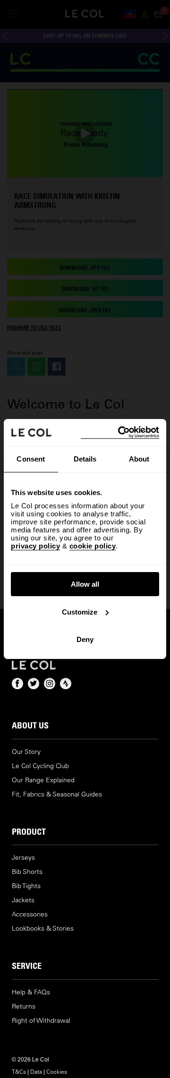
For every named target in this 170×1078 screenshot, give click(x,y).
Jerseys (23, 858)
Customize (79, 612)
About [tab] (139, 459)
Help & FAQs (31, 992)
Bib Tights (26, 886)
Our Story (26, 752)
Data (36, 1071)
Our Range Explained (43, 780)
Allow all (85, 584)
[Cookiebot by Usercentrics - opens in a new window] (120, 432)
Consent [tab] (31, 459)
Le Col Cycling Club (40, 766)
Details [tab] (85, 459)
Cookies (56, 1071)
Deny (85, 639)
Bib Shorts (27, 872)
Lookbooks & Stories (43, 928)
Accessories (30, 914)
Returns (23, 1006)
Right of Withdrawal (41, 1021)
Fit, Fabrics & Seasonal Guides (57, 794)
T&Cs (19, 1071)
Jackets (23, 900)
